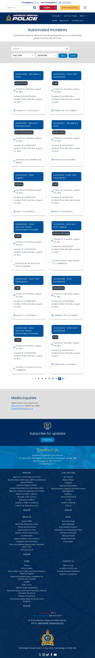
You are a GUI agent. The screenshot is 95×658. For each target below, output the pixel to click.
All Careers (68, 477)
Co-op (68, 500)
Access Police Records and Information (27, 488)
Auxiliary (68, 494)
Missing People (68, 536)
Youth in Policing (68, 503)
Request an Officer (27, 500)
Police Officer (68, 480)
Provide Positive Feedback (68, 571)
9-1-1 (36, 2)
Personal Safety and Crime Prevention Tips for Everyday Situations (26, 591)
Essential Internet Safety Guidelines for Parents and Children (26, 577)
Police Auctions (26, 550)
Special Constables (68, 486)
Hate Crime (27, 585)
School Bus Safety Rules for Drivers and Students (26, 600)
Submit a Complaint (68, 574)
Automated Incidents (68, 527)
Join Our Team (70, 16)
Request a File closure (26, 497)
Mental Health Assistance (27, 588)
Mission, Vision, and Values (26, 533)
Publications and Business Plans (68, 530)
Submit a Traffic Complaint (26, 503)
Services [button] (56, 16)
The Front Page (68, 521)
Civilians (68, 483)
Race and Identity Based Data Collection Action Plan (26, 545)
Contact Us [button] (77, 20)
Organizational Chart (27, 530)
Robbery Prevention (26, 596)
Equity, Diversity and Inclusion (26, 538)
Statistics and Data (68, 533)
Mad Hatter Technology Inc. (51, 623)
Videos (27, 565)
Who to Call (68, 565)
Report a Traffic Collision (26, 494)
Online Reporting (70, 7)
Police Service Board (26, 527)
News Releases (68, 524)
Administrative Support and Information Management (68, 489)
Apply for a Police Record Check (27, 477)
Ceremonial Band (68, 497)
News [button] (82, 16)
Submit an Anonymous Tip (26, 505)
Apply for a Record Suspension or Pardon (26, 491)
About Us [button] (64, 20)
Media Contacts (68, 538)
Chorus (68, 505)
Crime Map (68, 541)
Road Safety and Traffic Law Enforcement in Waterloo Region (26, 572)
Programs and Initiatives (26, 541)
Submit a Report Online (27, 485)
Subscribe (47, 439)
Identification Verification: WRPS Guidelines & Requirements (27, 481)
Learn (54, 20)
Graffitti (27, 582)
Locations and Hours (68, 568)
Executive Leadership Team (26, 524)
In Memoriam (27, 536)
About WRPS (27, 521)
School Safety (27, 568)
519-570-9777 (64, 2)
